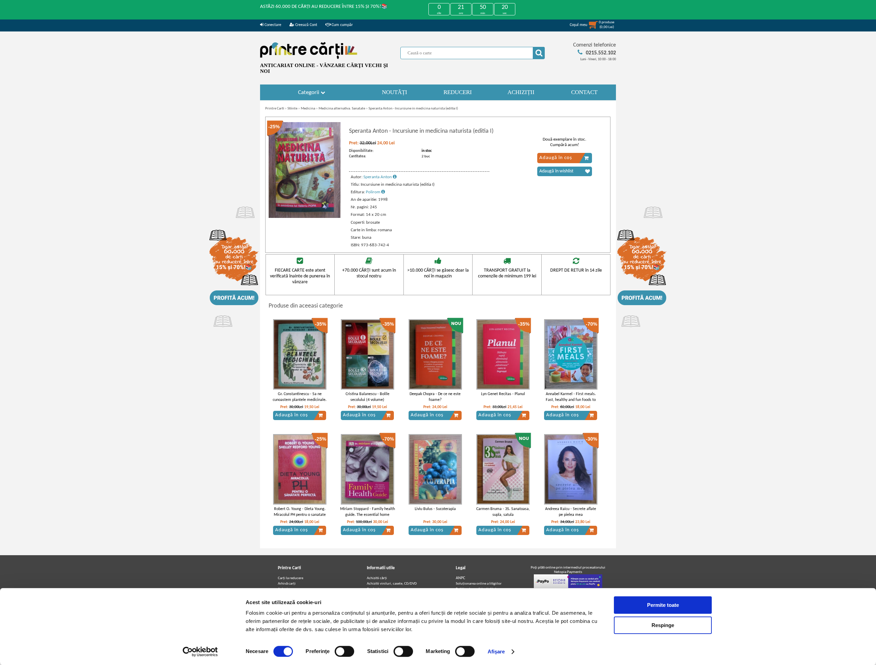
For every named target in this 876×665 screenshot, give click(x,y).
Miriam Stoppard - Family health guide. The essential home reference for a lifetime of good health (367, 517)
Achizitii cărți (377, 578)
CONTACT (584, 92)
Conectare (272, 25)
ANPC (460, 578)
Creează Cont (305, 25)
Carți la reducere (290, 578)
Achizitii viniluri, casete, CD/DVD (392, 584)
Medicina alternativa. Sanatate (342, 108)
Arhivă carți (287, 584)
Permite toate (663, 605)
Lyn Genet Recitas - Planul (503, 394)
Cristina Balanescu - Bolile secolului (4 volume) (367, 397)
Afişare (496, 651)
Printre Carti (274, 108)
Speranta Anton (378, 177)
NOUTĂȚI (394, 92)
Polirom (373, 192)
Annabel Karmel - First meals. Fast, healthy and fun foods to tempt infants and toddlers (571, 400)
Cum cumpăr (342, 25)
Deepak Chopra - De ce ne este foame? (435, 397)
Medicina (308, 108)
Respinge (663, 625)
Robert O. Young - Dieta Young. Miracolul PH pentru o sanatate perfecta (300, 515)
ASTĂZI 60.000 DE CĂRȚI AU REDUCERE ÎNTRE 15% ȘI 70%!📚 (324, 6)
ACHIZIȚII (520, 92)
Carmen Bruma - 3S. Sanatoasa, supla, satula (503, 512)
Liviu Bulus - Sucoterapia (435, 509)
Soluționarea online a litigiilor (479, 584)
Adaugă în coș (555, 157)
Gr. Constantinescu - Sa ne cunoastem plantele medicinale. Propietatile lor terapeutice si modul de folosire (299, 402)
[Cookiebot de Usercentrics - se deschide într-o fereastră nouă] (200, 652)
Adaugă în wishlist (556, 171)
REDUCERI (457, 92)
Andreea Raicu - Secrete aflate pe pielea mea (570, 512)
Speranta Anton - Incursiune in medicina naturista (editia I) (413, 108)
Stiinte (292, 108)
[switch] (344, 651)
